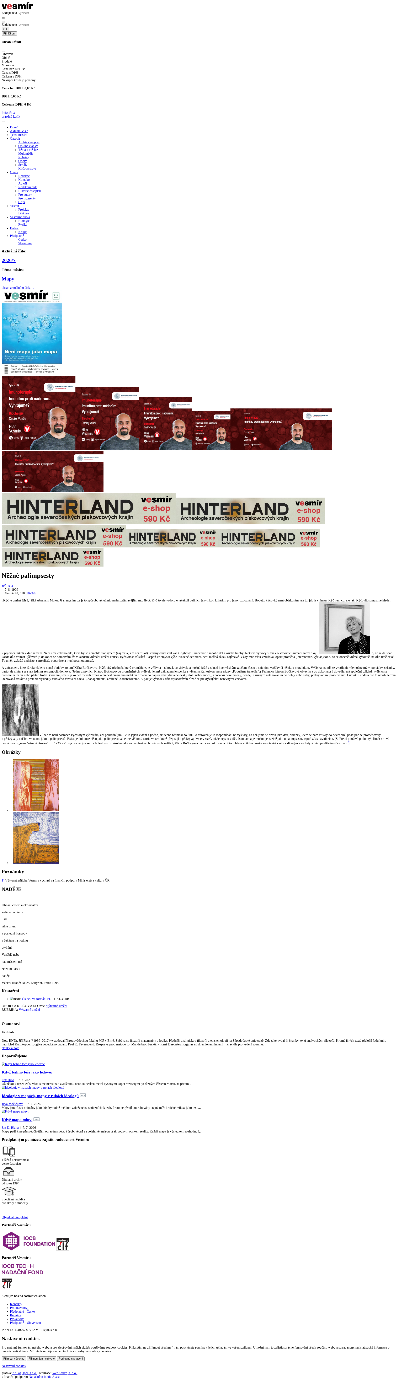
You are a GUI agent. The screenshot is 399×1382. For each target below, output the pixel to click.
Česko (22, 239)
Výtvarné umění (56, 1006)
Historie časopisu (29, 191)
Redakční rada (27, 187)
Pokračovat (9, 112)
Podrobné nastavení (71, 1358)
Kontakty (24, 179)
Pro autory (25, 194)
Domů (14, 127)
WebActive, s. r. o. (64, 1373)
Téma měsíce (18, 134)
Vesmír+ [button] (15, 206)
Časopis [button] (15, 138)
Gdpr (21, 202)
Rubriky (23, 157)
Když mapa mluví (17, 1120)
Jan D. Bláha (10, 1127)
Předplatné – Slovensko (25, 1322)
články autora (10, 1048)
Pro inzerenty (27, 198)
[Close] (3, 51)
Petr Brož (8, 1080)
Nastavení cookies (14, 1366)
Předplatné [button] (17, 235)
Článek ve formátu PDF (37, 999)
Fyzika (22, 224)
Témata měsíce (28, 149)
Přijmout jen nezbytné (41, 1358)
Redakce (24, 176)
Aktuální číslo (19, 131)
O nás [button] (14, 172)
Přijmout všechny (13, 1358)
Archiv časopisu (28, 142)
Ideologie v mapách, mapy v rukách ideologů (40, 1096)
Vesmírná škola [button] (20, 217)
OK (5, 29)
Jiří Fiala (7, 586)
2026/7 (9, 260)
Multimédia (25, 153)
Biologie (24, 221)
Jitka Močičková (12, 1104)
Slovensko (25, 243)
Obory (22, 161)
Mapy (8, 279)
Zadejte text (9, 13)
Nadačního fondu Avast (44, 1376)
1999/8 (31, 593)
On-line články (28, 146)
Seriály (22, 164)
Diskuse (23, 213)
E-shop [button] (14, 228)
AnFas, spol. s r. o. (24, 1373)
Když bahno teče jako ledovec (27, 1072)
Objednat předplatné (15, 1217)
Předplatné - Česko (22, 1311)
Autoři (22, 183)
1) (3, 880)
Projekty (23, 209)
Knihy (22, 232)
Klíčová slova (27, 168)
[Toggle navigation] (3, 121)
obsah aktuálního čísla (18, 287)
